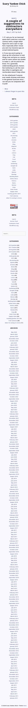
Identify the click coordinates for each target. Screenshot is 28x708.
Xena (24, 705)
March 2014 (14, 616)
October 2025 (14, 341)
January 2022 (14, 416)
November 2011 (14, 676)
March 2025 (14, 345)
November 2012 (14, 650)
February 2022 (14, 414)
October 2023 (14, 373)
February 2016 (14, 567)
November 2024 (14, 353)
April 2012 (14, 666)
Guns (13, 168)
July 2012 (14, 659)
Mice (6, 89)
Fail (14, 157)
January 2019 (14, 491)
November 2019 (14, 470)
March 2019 (14, 487)
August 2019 (14, 476)
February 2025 (14, 347)
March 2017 (14, 539)
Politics (14, 181)
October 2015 (14, 575)
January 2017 (14, 543)
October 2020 (14, 448)
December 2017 (14, 519)
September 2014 (14, 603)
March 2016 (14, 564)
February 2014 (14, 618)
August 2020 (14, 452)
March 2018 (14, 513)
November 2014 (14, 599)
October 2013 (14, 627)
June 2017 (14, 532)
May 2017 (14, 534)
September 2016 (14, 551)
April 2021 (14, 435)
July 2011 (14, 685)
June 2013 (14, 635)
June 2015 (14, 584)
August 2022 (14, 401)
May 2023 (14, 384)
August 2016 (14, 554)
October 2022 (14, 396)
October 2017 (14, 524)
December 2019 (14, 468)
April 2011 (14, 691)
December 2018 (14, 493)
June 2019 (14, 480)
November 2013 (14, 625)
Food (13, 159)
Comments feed (14, 107)
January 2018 (14, 517)
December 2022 (14, 392)
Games (14, 161)
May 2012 (14, 663)
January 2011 (14, 698)
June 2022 (14, 405)
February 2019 (14, 489)
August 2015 (14, 579)
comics (14, 153)
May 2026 (14, 332)
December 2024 (14, 351)
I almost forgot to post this (14, 91)
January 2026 (14, 336)
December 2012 (14, 648)
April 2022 (14, 409)
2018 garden (14, 125)
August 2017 (14, 528)
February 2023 (14, 388)
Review (14, 185)
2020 (14, 129)
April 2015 (14, 588)
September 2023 (14, 375)
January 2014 (14, 620)
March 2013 (14, 642)
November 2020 (14, 446)
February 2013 (14, 644)
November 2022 (14, 394)
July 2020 (14, 455)
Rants (14, 18)
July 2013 (14, 633)
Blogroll (14, 146)
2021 (14, 133)
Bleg (14, 144)
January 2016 (14, 569)
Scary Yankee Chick (14, 3)
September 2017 (14, 526)
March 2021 (14, 437)
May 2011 (14, 689)
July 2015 (14, 582)
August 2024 (14, 360)
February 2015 (14, 592)
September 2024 (14, 358)
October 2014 (14, 601)
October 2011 (14, 679)
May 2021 (14, 433)
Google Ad (14, 165)
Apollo (14, 137)
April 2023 (14, 386)
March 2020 (14, 463)
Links (14, 170)
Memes (14, 172)
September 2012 (14, 655)
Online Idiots (14, 178)
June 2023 (14, 381)
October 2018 (14, 498)
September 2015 (14, 577)
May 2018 (14, 508)
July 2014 (14, 607)
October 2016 (14, 549)
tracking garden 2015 (14, 193)
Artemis (14, 140)
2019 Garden (14, 127)
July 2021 (14, 429)
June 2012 (14, 661)
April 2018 (14, 511)
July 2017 (14, 530)
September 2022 (14, 399)
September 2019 (14, 474)
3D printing (14, 135)
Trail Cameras (14, 196)
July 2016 (14, 556)
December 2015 (14, 571)
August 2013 (14, 631)
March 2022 (14, 412)
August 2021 (14, 427)
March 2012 (14, 668)
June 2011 (14, 687)
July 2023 (14, 379)
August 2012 (14, 657)
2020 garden (14, 131)
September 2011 (14, 681)
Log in (14, 103)
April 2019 (14, 485)
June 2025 (14, 343)
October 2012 (14, 653)
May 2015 (14, 586)
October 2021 (14, 422)
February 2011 (14, 696)
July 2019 (14, 478)
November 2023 (14, 371)
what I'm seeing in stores (14, 198)
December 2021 (14, 418)
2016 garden (14, 120)
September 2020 (14, 450)
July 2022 (14, 403)
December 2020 (14, 444)
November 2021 (14, 420)
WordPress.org (14, 109)
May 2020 (14, 459)
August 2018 (14, 502)
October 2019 (14, 472)
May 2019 (14, 483)
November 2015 (14, 573)
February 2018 (14, 515)
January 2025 (14, 349)
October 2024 (14, 356)
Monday (14, 174)
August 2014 (14, 605)
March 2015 (14, 590)
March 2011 (14, 694)
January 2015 (14, 595)
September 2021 (14, 425)
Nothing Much (14, 176)
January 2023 (14, 390)
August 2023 (14, 377)
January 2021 (14, 442)
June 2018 (14, 506)
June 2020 (14, 457)
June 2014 (14, 610)
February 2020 (14, 465)
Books (14, 148)
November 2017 (14, 521)
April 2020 (14, 461)
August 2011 (14, 683)
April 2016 (14, 562)
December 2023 (14, 369)
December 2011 (14, 674)
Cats (14, 150)
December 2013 (14, 623)
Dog (14, 155)
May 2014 (14, 612)
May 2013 (14, 638)
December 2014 (14, 597)
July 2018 (14, 504)
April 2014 (14, 614)
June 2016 (14, 558)
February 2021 (14, 440)
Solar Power (14, 189)
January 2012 (14, 672)
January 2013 (14, 646)
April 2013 (14, 640)
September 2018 (14, 500)
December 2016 (14, 545)
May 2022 (14, 407)
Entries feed (14, 105)
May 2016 (14, 560)
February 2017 (14, 541)
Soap (14, 187)
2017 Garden (14, 122)
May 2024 (14, 364)
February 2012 (14, 670)
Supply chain (14, 191)
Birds (14, 142)
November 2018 (14, 496)
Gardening (14, 163)
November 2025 (14, 338)
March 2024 (14, 366)
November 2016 (14, 547)
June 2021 (14, 431)
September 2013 (14, 629)
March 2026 (14, 334)
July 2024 (14, 362)
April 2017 (14, 536)
